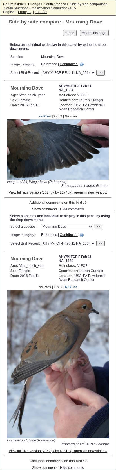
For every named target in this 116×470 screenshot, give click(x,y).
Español (41, 12)
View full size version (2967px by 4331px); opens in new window (58, 451)
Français (24, 12)
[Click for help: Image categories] (81, 64)
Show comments (44, 209)
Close (69, 33)
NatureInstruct (13, 4)
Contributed (69, 64)
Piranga (34, 4)
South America (55, 4)
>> (100, 73)
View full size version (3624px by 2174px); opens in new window (58, 192)
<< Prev (45, 116)
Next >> (71, 287)
